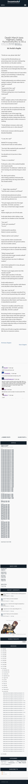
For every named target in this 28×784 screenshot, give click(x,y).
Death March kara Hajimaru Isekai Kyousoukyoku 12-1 (13, 698)
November (5, 672)
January (5, 691)
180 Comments (18, 45)
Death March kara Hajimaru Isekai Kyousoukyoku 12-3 (13, 694)
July (4, 679)
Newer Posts (5, 437)
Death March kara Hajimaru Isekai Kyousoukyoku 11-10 (14, 747)
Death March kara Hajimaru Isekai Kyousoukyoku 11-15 (14, 737)
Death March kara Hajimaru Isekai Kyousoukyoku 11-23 (14, 722)
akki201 (4, 598)
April (4, 685)
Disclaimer (14, 783)
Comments (5, 774)
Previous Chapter (6, 343)
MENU (3, 5)
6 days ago (12, 611)
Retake (5, 762)
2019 (3, 662)
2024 (3, 652)
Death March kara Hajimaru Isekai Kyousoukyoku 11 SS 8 (14, 702)
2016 (3, 668)
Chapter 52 (3, 570)
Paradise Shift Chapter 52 (5, 611)
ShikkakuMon (11, 762)
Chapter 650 (3, 580)
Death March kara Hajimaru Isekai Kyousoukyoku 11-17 (14, 733)
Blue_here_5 (5, 603)
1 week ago (12, 616)
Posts (4, 772)
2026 (3, 649)
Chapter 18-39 (3, 573)
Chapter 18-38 (3, 573)
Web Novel (17, 43)
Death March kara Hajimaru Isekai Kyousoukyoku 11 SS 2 (14, 718)
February (5, 689)
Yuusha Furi (7, 764)
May (4, 683)
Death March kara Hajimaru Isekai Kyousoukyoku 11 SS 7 (14, 704)
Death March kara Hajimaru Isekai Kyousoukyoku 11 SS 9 (14, 700)
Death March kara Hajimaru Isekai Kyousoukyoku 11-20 (14, 727)
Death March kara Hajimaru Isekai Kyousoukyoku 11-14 (14, 739)
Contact (18, 781)
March (4, 687)
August (4, 677)
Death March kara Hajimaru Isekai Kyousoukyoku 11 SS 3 (14, 716)
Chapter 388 (3, 577)
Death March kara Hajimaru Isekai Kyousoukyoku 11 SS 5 (14, 708)
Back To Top (3, 780)
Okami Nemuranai (21, 761)
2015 (3, 754)
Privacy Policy (23, 781)
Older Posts (22, 437)
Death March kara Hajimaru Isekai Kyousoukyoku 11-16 (14, 735)
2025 (3, 650)
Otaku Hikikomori (6, 593)
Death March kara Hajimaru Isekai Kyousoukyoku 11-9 (13, 749)
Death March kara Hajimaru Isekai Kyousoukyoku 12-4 (13, 693)
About (14, 781)
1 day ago (11, 595)
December (5, 670)
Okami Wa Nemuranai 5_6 (5, 606)
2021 (3, 658)
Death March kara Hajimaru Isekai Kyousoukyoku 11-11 (14, 745)
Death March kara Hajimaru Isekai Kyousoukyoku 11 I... (13, 710)
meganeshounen (6, 608)
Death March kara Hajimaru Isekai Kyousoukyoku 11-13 (14, 741)
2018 (3, 664)
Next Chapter (23, 344)
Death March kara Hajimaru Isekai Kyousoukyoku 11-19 (14, 729)
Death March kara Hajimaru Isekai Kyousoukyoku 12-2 (13, 696)
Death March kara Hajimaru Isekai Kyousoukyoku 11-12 (14, 743)
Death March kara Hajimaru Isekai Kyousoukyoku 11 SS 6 (14, 706)
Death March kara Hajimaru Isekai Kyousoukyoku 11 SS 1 (14, 720)
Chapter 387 (3, 576)
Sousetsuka (14, 1)
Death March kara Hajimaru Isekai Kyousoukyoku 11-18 (14, 731)
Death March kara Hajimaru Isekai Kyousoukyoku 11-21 (14, 725)
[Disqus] (14, 382)
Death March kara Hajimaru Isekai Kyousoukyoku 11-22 (14, 724)
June (4, 681)
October (5, 673)
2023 (3, 654)
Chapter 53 (3, 569)
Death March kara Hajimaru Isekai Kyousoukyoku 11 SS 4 (14, 40)
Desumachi (11, 43)
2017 (3, 666)
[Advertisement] (14, 22)
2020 (3, 660)
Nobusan (12, 761)
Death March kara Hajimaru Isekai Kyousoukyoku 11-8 (13, 751)
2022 (3, 656)
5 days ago (12, 606)
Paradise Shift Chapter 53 (5, 595)
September (5, 675)
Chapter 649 (3, 580)
